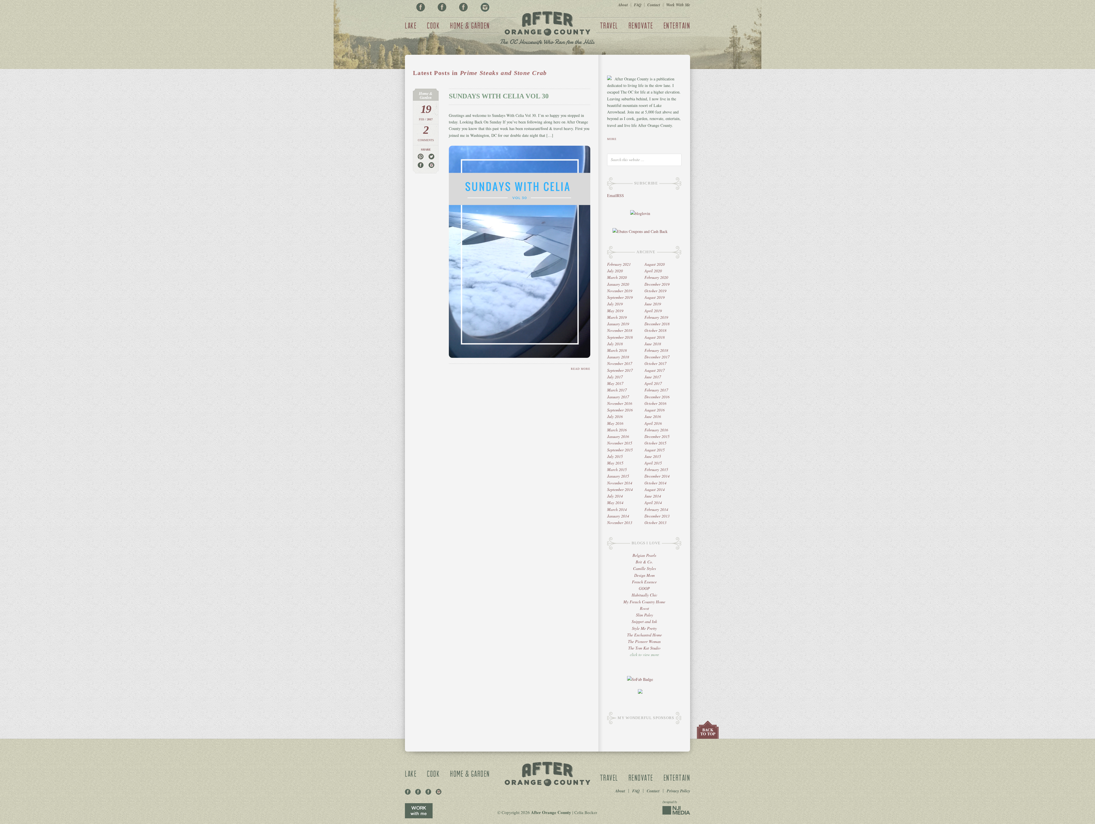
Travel (609, 25)
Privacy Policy (678, 791)
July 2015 (615, 456)
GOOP (644, 588)
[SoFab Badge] (640, 679)
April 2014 (653, 502)
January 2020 (618, 284)
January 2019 (618, 323)
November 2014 (619, 483)
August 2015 (654, 449)
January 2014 (618, 516)
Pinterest (442, 7)
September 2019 (620, 297)
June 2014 (652, 496)
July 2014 (615, 496)
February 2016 (656, 430)
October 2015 (655, 443)
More (612, 139)
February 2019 (656, 317)
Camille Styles (644, 568)
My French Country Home (644, 601)
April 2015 (653, 463)
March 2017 (617, 390)
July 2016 (615, 416)
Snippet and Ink (644, 621)
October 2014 (655, 483)
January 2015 (618, 476)
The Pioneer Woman (644, 641)
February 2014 (656, 509)
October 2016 (655, 403)
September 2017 (620, 370)
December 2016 (657, 396)
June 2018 (652, 343)
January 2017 (618, 396)
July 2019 (615, 304)
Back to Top (707, 732)
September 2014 (620, 489)
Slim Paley (644, 615)
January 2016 (618, 436)
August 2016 (654, 410)
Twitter (463, 7)
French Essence (644, 581)
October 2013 (655, 522)
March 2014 (617, 509)
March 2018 (617, 350)
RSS (620, 195)
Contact (653, 5)
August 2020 (654, 264)
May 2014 (615, 502)
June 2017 (652, 376)
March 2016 (617, 430)
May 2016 (615, 423)
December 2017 (657, 357)
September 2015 (620, 449)
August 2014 (654, 489)
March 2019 (617, 317)
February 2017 (656, 390)
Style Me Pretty (644, 628)
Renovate (640, 25)
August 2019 (654, 297)
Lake (411, 25)
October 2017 (655, 363)
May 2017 (615, 383)
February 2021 (619, 264)
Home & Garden (470, 25)
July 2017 (615, 376)
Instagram (484, 7)
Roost (644, 608)
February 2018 (656, 350)
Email (612, 195)
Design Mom (644, 575)
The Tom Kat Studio (644, 648)
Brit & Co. (644, 562)
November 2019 (619, 290)
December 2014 (657, 476)
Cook (433, 25)
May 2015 (615, 463)
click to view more (644, 654)
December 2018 (657, 323)
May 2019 (615, 310)
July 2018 (615, 343)
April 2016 (653, 423)
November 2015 (619, 443)
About (623, 5)
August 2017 (654, 370)
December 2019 (657, 284)
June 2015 (652, 456)
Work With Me (678, 5)
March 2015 (617, 469)
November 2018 (619, 330)
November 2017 (619, 363)
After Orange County (547, 28)
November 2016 (619, 403)
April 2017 (653, 383)
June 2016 (652, 416)
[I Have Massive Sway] (640, 692)
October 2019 (655, 290)
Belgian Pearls (644, 555)
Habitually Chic (644, 595)
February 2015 (656, 469)
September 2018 (620, 337)
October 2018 (655, 330)
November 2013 (619, 522)
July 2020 (615, 270)
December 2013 (657, 516)
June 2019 (652, 304)
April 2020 (653, 270)
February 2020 (656, 277)
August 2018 (654, 337)
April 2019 (653, 310)
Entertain (677, 25)
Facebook (420, 7)
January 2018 (618, 357)
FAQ (637, 5)
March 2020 (617, 277)
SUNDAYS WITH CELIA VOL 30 (499, 96)
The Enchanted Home (644, 635)
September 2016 (620, 410)
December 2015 (657, 436)
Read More (580, 368)
